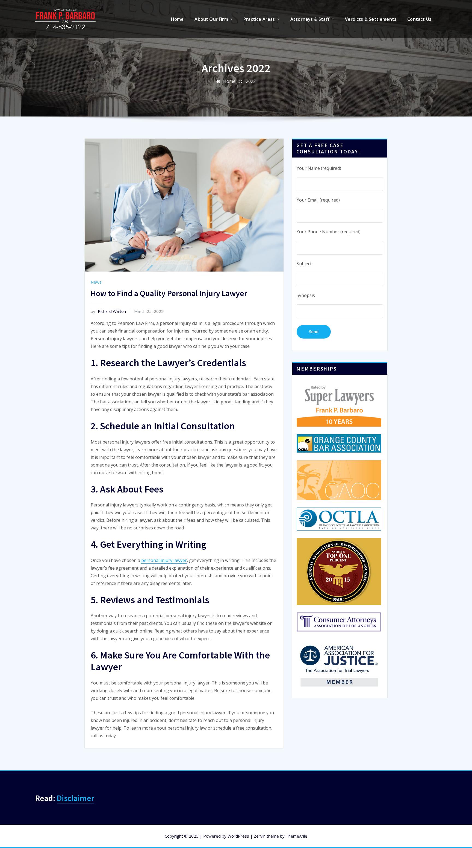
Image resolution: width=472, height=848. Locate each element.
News (96, 282)
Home (177, 19)
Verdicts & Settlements (370, 19)
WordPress (238, 836)
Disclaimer (75, 798)
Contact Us (419, 19)
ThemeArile (296, 836)
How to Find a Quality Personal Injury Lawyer (169, 293)
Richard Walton (108, 311)
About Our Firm (211, 19)
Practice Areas (259, 19)
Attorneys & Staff (310, 19)
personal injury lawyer (164, 560)
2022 (251, 81)
